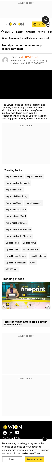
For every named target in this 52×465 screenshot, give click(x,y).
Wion (4, 38)
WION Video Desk (30, 57)
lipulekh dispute (30, 249)
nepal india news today (16, 196)
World (41, 31)
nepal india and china (16, 209)
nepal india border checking (18, 236)
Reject (12, 459)
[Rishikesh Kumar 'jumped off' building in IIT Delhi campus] (26, 307)
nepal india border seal (16, 223)
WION (32, 263)
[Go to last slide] (4, 306)
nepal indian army (14, 190)
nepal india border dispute (18, 183)
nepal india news (34, 176)
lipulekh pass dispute (16, 256)
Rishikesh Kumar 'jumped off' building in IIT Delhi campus (25, 323)
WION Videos (11, 269)
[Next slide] (48, 306)
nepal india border (14, 176)
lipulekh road (12, 243)
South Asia (14, 38)
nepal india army (33, 203)
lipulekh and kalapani (16, 263)
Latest (19, 31)
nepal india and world (16, 216)
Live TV (9, 31)
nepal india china (14, 203)
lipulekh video (12, 249)
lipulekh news (29, 243)
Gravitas (30, 31)
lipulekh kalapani (38, 256)
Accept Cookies (34, 459)
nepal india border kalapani (18, 229)
